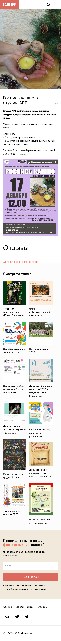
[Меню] (56, 4)
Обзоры (42, 607)
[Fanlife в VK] (7, 617)
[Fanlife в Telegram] (17, 617)
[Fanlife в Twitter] (27, 617)
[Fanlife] (9, 4)
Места (19, 607)
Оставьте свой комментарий (21, 262)
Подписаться (30, 577)
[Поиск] (48, 4)
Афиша (7, 607)
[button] (55, 161)
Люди (30, 607)
